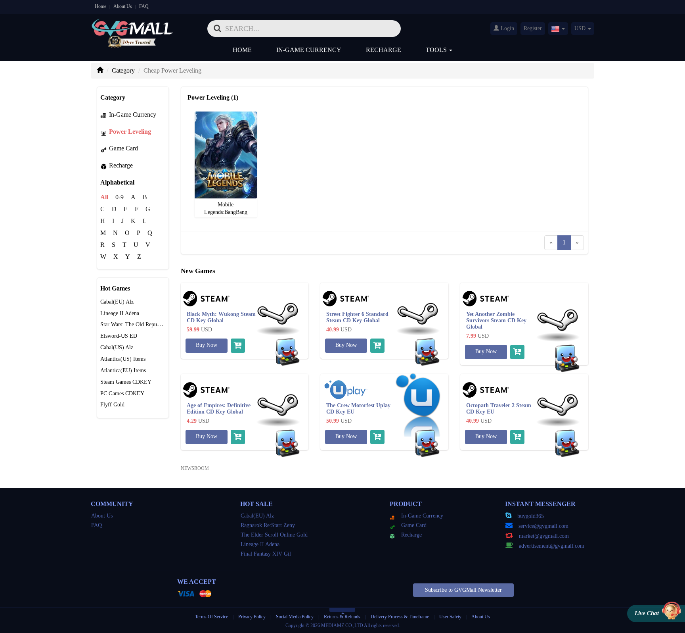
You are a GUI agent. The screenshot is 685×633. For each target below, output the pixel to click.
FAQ (144, 6)
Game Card (123, 148)
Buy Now (206, 345)
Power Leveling (130, 131)
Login (506, 28)
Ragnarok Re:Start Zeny (268, 525)
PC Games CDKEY (122, 393)
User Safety (450, 617)
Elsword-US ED (118, 336)
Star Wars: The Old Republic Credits (141, 324)
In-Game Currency (308, 49)
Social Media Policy (295, 617)
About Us (122, 6)
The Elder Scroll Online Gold (274, 535)
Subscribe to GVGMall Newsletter (463, 590)
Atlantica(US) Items (122, 359)
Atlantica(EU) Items (123, 370)
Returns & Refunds (342, 617)
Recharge (383, 49)
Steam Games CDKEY (125, 382)
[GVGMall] (132, 26)
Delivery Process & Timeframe (400, 617)
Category (123, 70)
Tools (437, 49)
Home (100, 6)
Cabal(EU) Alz (117, 302)
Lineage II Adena (119, 313)
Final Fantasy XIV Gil (266, 554)
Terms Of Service (211, 617)
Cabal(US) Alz (116, 347)
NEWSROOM (195, 468)
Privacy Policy (252, 617)
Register (533, 28)
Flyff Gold (112, 405)
